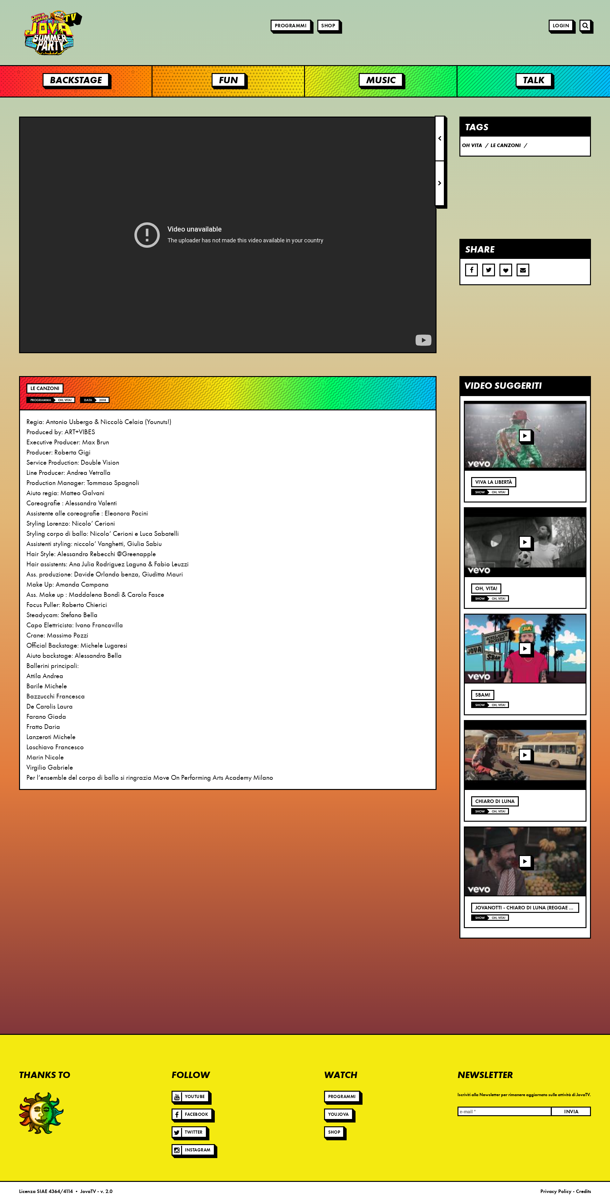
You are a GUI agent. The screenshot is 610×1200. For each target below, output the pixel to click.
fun (228, 80)
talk (534, 80)
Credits (583, 1191)
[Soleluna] (41, 1113)
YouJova (338, 1114)
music (381, 80)
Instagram (198, 1150)
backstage (76, 80)
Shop (328, 26)
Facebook (196, 1114)
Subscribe (523, 270)
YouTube (195, 1096)
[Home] (35, 33)
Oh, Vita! (65, 400)
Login (561, 26)
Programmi (291, 26)
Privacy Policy (556, 1191)
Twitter (194, 1132)
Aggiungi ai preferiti (505, 270)
